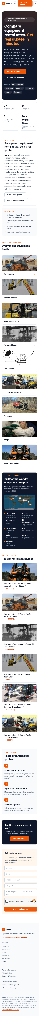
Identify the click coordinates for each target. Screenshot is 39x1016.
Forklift (8, 92)
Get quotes (6, 958)
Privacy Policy (7, 973)
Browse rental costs (15, 78)
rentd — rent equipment (10, 985)
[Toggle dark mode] (15, 3)
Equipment (5, 946)
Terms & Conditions (9, 970)
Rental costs (6, 949)
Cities (4, 952)
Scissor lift (29, 88)
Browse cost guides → (15, 195)
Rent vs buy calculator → (16, 200)
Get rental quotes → (15, 71)
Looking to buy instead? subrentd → (15, 937)
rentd (8, 3)
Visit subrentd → (19, 839)
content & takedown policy (10, 1010)
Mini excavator (17, 84)
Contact (4, 961)
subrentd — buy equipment (11, 988)
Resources (5, 955)
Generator (17, 92)
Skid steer (9, 88)
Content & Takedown (9, 976)
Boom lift (19, 88)
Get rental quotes (24, 3)
